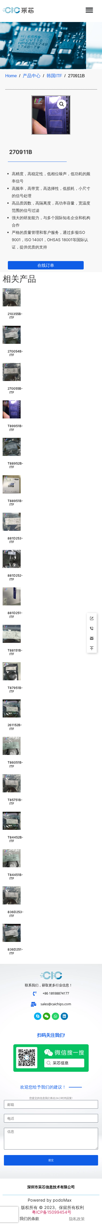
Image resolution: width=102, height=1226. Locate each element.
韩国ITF (54, 75)
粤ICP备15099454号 (51, 1212)
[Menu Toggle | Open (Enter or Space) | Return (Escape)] (89, 10)
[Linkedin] (64, 1016)
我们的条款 (29, 1218)
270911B (20, 152)
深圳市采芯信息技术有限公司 (51, 1187)
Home (11, 75)
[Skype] (37, 1016)
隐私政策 (77, 1219)
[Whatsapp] (55, 1016)
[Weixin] (46, 1016)
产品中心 (32, 75)
